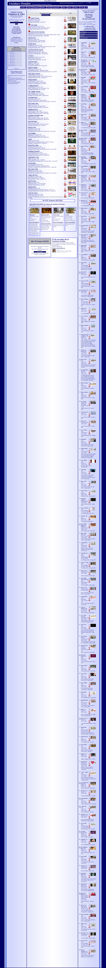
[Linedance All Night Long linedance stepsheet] (72, 119)
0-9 (15, 42)
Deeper (82, 421)
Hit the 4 (83, 587)
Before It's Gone (84, 146)
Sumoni (82, 272)
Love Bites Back (32, 97)
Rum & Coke (32, 127)
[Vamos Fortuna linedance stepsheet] (72, 21)
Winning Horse (84, 596)
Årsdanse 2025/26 (16, 33)
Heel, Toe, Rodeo (84, 383)
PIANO (32, 165)
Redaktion (11, 1)
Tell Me (82, 308)
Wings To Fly (84, 262)
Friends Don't (32, 44)
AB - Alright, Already (34, 91)
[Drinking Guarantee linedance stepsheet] (72, 154)
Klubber (44, 7)
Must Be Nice (32, 38)
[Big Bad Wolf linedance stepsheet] (72, 190)
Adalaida (83, 839)
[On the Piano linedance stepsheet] (72, 166)
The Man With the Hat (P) (35, 50)
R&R (82, 709)
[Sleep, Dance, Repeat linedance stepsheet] (72, 77)
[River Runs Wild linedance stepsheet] (72, 172)
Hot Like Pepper (84, 299)
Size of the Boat (32, 121)
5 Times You (83, 806)
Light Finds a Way (35, 159)
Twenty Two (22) (84, 280)
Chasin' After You (35, 195)
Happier (82, 754)
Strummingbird (84, 166)
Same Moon (83, 469)
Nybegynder (36, 7)
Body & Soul (83, 114)
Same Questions (84, 798)
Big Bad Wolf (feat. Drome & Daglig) (39, 189)
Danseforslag (41, 1)
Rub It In (83, 718)
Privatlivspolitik (35, 1)
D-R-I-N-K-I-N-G (35, 153)
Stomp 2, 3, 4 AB (84, 562)
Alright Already (34, 94)
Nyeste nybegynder (16, 29)
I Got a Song (83, 673)
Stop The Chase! (33, 193)
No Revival (83, 412)
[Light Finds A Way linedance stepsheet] (72, 160)
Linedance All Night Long (35, 115)
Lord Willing (32, 133)
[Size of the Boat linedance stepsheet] (72, 125)
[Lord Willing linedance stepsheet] (72, 137)
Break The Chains (33, 145)
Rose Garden (84, 856)
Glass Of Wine (84, 130)
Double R (83, 814)
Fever (32, 20)
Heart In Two (84, 359)
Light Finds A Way (33, 157)
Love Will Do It (84, 254)
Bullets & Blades (33, 67)
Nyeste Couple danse (16, 30)
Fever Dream (83, 216)
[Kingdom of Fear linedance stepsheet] (72, 113)
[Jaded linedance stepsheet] (72, 143)
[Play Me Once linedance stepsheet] (72, 184)
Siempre (82, 865)
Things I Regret (84, 448)
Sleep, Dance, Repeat (34, 73)
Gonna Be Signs (32, 61)
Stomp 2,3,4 (83, 52)
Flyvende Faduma (35, 82)
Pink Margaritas (84, 700)
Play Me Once (32, 181)
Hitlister (77, 7)
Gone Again (33, 25)
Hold (48, 7)
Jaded (30, 139)
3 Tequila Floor (84, 542)
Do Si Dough (83, 104)
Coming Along (34, 88)
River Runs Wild (33, 169)
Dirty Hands (83, 692)
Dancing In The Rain (36, 148)
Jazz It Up (83, 192)
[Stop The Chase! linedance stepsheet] (72, 196)
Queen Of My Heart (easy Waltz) (84, 525)
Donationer (29, 1)
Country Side (34, 106)
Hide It (82, 905)
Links (82, 7)
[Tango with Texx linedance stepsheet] (72, 178)
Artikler (29, 7)
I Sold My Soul (84, 553)
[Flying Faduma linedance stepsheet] (72, 83)
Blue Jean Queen (84, 325)
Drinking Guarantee (34, 151)
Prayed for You (84, 940)
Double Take (83, 727)
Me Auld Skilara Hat (35, 52)
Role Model (83, 77)
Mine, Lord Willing (35, 136)
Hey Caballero (84, 682)
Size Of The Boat (35, 124)
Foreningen (24, 1)
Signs (32, 64)
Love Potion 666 (84, 86)
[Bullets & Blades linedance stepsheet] (72, 71)
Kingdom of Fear (33, 109)
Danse (70, 7)
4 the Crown (83, 624)
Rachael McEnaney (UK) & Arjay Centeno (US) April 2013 (46, 217)
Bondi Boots (83, 439)
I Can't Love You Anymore (37, 34)
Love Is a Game (84, 316)
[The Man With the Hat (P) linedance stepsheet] (72, 53)
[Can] (72, 34)
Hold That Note (84, 208)
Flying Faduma (32, 79)
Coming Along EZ (33, 85)
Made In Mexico (84, 392)
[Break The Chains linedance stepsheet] (72, 149)
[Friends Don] (72, 47)
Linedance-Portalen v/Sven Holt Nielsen (64, 251)
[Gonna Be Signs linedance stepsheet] (72, 65)
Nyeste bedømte (16, 28)
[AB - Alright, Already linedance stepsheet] (72, 95)
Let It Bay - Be (84, 516)
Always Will (83, 823)
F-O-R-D (30, 55)
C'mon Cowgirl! (84, 772)
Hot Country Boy (84, 914)
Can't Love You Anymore (37, 32)
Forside (23, 7)
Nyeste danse (16, 26)
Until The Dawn (84, 736)
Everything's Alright (35, 76)
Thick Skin (83, 290)
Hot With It (83, 933)
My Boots (83, 790)
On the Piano (32, 163)
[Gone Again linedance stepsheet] (72, 27)
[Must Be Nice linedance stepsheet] (72, 41)
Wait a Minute (84, 460)
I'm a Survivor (84, 430)
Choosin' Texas (84, 490)
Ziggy (82, 122)
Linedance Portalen (17, 1)
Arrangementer (56, 7)
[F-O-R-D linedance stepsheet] (72, 59)
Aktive (64, 7)
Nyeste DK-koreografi (16, 32)
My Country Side (33, 103)
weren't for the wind (35, 27)
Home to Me (83, 481)
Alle (17, 42)
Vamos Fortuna (34, 18)
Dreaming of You (84, 225)
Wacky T (83, 570)
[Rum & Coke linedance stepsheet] (72, 131)
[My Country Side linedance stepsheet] (72, 107)
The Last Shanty (84, 508)
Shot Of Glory (84, 744)
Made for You (84, 923)
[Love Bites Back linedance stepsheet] (72, 101)
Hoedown (83, 200)
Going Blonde (84, 42)
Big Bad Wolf (32, 187)
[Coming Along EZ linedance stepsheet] (72, 89)
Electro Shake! (84, 665)
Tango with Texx (33, 175)
